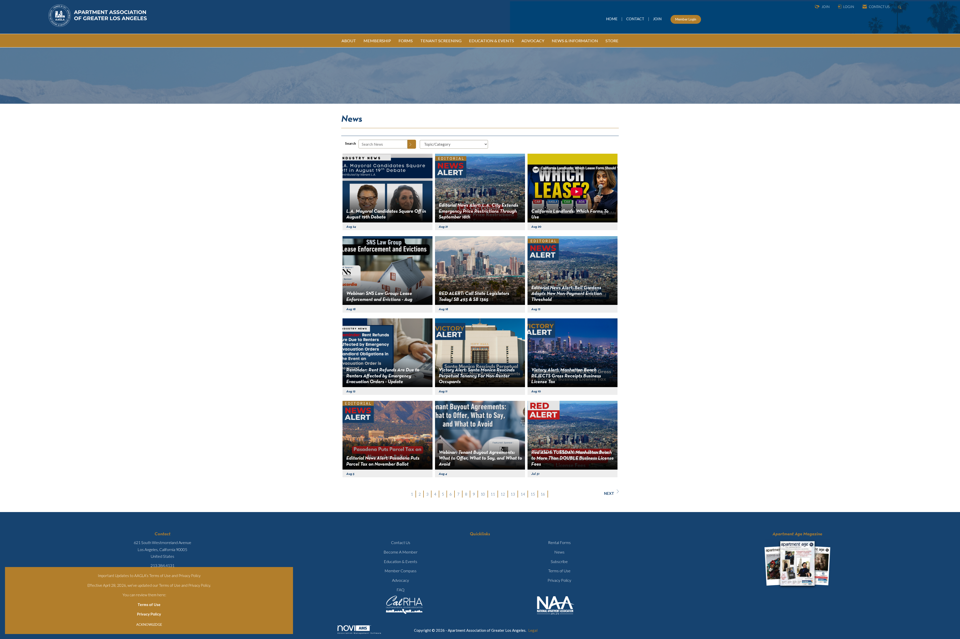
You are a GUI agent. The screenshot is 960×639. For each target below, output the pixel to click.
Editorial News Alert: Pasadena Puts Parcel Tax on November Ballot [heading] (383, 461)
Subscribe (559, 561)
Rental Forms (559, 542)
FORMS (405, 40)
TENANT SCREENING (441, 40)
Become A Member (401, 552)
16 (542, 494)
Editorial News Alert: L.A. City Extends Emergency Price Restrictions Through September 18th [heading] (478, 211)
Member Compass (400, 570)
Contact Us (400, 542)
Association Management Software (360, 633)
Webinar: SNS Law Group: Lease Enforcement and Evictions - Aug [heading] (379, 296)
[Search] (412, 144)
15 (532, 494)
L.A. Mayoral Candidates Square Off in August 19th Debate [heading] (386, 214)
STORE (612, 40)
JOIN (657, 18)
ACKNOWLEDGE (149, 625)
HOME (612, 18)
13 (512, 494)
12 (502, 494)
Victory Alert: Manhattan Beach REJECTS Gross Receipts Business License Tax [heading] (566, 376)
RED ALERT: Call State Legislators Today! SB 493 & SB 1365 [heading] (474, 296)
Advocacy (400, 580)
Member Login (685, 19)
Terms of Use (149, 604)
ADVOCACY (533, 40)
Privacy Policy (149, 614)
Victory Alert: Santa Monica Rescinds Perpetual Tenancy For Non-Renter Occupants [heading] (477, 376)
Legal (533, 630)
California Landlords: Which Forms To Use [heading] (569, 214)
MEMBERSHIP (377, 40)
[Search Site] (900, 7)
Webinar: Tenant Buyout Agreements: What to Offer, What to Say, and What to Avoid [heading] (480, 458)
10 (482, 494)
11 (492, 494)
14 (522, 494)
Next (609, 493)
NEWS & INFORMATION (575, 40)
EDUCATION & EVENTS (491, 40)
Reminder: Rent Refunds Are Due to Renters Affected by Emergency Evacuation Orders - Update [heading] (382, 376)
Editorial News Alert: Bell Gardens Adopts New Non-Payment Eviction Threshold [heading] (566, 294)
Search (350, 143)
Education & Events (400, 561)
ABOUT (349, 40)
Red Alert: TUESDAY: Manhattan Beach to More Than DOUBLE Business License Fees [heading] (572, 458)
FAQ (400, 589)
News (559, 552)
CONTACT (636, 18)
